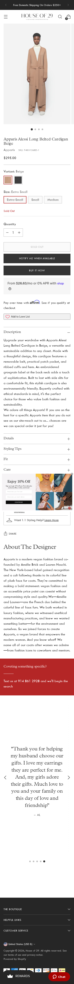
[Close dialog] (72, 474)
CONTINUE (19, 502)
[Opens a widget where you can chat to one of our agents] (59, 977)
